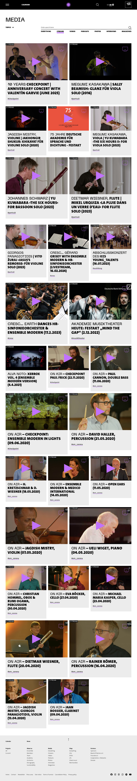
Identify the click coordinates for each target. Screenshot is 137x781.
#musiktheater (78, 338)
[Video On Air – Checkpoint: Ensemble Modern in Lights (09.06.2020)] (37, 411)
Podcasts (85, 31)
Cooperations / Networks (98, 758)
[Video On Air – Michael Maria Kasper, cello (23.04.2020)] (111, 578)
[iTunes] (122, 774)
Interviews (111, 31)
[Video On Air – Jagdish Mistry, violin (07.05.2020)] (37, 525)
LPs (70, 758)
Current (8, 753)
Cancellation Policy (61, 774)
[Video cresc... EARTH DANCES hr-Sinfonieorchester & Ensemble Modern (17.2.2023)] (37, 301)
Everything (46, 31)
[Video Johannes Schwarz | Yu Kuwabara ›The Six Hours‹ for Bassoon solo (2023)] (37, 175)
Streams (60, 31)
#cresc (52, 276)
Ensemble (30, 751)
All (6, 751)
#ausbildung (97, 268)
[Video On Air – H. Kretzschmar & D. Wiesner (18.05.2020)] (26, 468)
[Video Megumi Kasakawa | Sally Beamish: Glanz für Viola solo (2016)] (100, 61)
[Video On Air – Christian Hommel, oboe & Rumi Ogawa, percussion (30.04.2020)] (26, 578)
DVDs (71, 755)
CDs (70, 753)
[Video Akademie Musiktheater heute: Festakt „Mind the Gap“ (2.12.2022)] (100, 301)
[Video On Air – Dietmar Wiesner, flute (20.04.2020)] (37, 638)
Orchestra (30, 760)
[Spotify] (126, 774)
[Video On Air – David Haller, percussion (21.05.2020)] (100, 411)
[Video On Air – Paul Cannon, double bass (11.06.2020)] (111, 358)
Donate (93, 760)
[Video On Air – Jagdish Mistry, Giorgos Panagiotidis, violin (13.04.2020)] (26, 691)
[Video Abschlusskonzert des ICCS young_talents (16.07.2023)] (111, 237)
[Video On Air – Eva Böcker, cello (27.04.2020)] (68, 578)
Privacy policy (72, 774)
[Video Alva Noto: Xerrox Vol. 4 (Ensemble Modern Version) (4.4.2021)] (26, 358)
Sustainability (31, 765)
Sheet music (73, 760)
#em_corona (97, 386)
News (28, 741)
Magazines (126, 31)
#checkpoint (13, 98)
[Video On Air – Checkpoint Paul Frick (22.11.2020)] (68, 358)
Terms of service (48, 774)
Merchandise (73, 763)
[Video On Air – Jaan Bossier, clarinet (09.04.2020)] (68, 691)
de (108, 5)
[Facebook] (111, 774)
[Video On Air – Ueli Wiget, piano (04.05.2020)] (100, 525)
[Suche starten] (130, 28)
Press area (30, 774)
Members (30, 753)
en (110, 5)
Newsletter (21, 774)
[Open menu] (7, 4)
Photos (98, 31)
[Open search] (97, 5)
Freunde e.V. (94, 755)
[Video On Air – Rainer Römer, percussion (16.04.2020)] (100, 638)
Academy (30, 758)
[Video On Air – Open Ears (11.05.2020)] (111, 468)
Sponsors (93, 751)
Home (7, 774)
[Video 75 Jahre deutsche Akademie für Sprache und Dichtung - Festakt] (68, 118)
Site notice (38, 774)
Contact (13, 774)
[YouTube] (130, 774)
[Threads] (119, 774)
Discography (31, 763)
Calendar (26, 5)
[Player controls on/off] (68, 5)
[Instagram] (115, 774)
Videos (72, 31)
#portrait (75, 98)
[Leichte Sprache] (113, 5)
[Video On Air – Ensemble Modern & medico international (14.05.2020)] (68, 468)
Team (28, 755)
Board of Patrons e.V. (97, 753)
